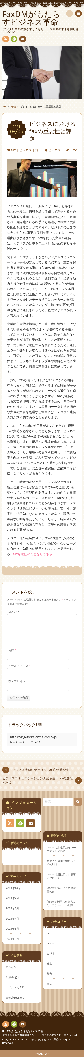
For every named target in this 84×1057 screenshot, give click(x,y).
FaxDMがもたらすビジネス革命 (22, 1031)
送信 (38, 150)
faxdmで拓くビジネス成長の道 (61, 889)
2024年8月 (12, 908)
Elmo (73, 150)
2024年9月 (12, 898)
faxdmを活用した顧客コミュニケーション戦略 (61, 903)
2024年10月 (13, 888)
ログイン (11, 967)
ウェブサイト (17, 681)
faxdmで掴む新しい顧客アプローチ (61, 876)
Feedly (14, 39)
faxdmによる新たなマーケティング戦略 (61, 849)
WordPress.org (15, 997)
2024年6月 (12, 928)
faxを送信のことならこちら (32, 554)
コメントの (15, 987)
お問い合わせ (22, 39)
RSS (5, 39)
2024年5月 (12, 939)
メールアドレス (19, 666)
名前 (12, 650)
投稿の (12, 977)
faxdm (50, 943)
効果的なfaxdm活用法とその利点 (61, 862)
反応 (49, 963)
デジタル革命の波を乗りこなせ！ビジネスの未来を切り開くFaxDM (39, 1035)
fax (13, 150)
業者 (49, 973)
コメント (14, 611)
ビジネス (25, 150)
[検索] (69, 13)
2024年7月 (12, 918)
